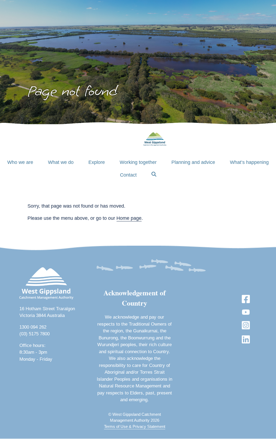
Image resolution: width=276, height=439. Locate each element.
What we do (61, 162)
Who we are (20, 162)
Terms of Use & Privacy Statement (134, 426)
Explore (96, 162)
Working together (138, 162)
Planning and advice (193, 162)
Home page (129, 218)
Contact (128, 175)
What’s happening (249, 162)
